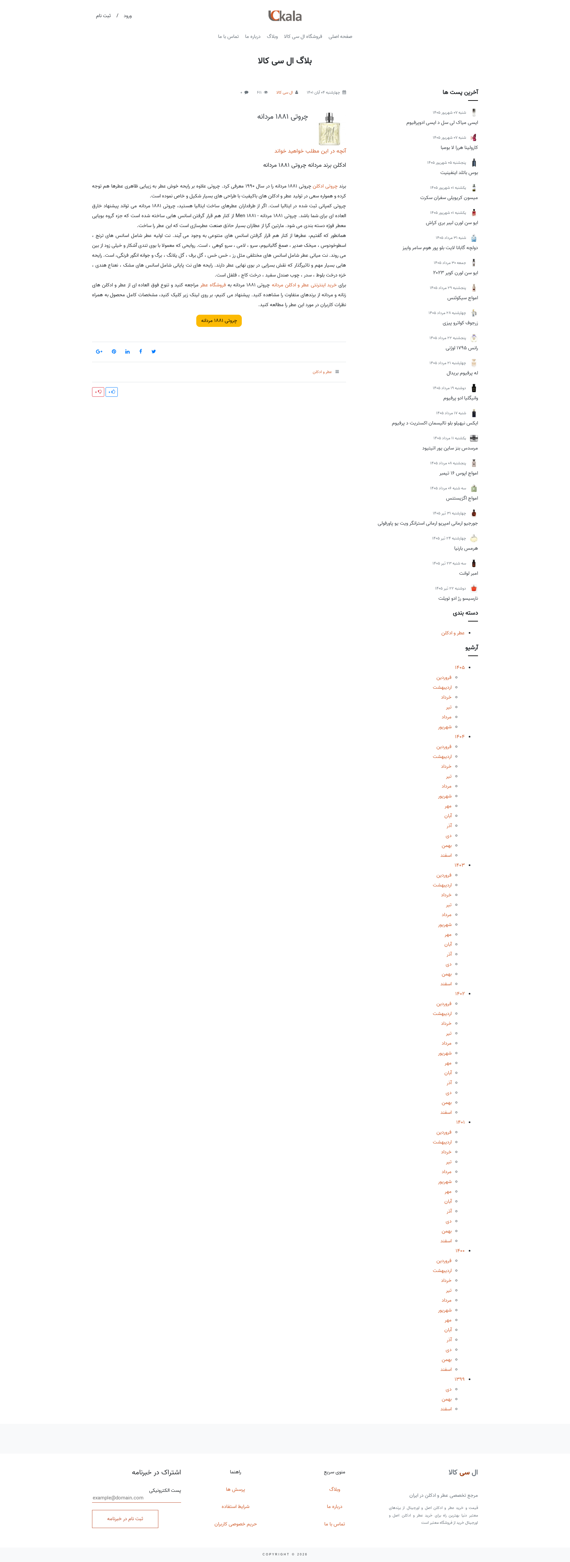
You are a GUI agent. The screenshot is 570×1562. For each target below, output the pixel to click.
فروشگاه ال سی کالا (303, 37)
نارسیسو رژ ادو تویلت (458, 598)
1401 (460, 1122)
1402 (460, 994)
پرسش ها (235, 1489)
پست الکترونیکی (165, 1490)
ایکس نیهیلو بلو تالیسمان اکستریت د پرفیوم (435, 423)
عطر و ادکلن (453, 633)
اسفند (446, 855)
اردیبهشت (442, 687)
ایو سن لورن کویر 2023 (455, 273)
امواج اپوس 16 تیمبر (458, 473)
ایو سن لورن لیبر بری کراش (452, 223)
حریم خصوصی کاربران (235, 1524)
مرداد (447, 717)
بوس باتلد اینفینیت (459, 173)
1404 (460, 737)
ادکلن (318, 186)
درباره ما (253, 37)
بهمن (447, 846)
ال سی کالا (284, 92)
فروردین (444, 677)
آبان (448, 816)
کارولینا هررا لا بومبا (459, 148)
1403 (460, 865)
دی (449, 836)
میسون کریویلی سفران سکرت (449, 198)
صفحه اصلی (340, 37)
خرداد (446, 697)
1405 (460, 668)
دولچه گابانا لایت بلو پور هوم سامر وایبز (440, 248)
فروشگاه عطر (213, 285)
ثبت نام (103, 16)
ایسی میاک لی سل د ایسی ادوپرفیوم (442, 123)
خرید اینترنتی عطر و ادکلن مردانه (304, 285)
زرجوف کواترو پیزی (460, 323)
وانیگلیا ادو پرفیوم (460, 398)
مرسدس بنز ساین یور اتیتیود (450, 448)
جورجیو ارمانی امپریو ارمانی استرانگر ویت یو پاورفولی (428, 523)
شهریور (445, 727)
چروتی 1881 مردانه (282, 117)
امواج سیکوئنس (462, 298)
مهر (448, 806)
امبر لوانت (468, 573)
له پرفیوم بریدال (462, 373)
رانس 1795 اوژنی (462, 348)
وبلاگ (272, 37)
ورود (128, 16)
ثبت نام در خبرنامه (125, 1519)
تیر (449, 707)
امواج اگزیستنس (462, 498)
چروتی (331, 186)
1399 (460, 1379)
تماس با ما (228, 37)
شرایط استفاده (235, 1507)
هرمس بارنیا (466, 548)
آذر (449, 826)
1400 (460, 1251)
